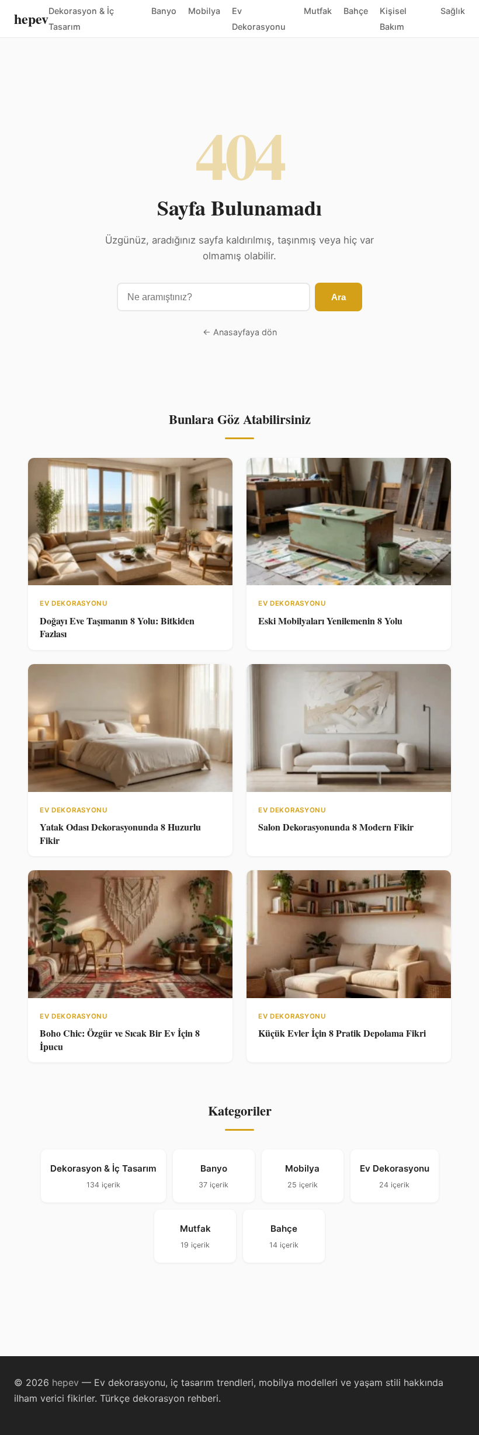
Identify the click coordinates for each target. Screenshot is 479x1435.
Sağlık (452, 11)
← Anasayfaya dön (240, 332)
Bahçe (355, 11)
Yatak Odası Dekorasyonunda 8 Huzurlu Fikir (120, 833)
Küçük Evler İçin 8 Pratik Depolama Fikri (342, 1033)
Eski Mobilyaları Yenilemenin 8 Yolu (330, 620)
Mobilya (204, 11)
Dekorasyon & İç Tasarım (81, 19)
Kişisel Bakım (393, 19)
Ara (338, 297)
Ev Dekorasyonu (259, 19)
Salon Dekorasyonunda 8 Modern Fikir (336, 826)
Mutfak (318, 11)
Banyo (163, 11)
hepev (31, 18)
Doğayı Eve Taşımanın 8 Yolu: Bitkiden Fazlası (117, 627)
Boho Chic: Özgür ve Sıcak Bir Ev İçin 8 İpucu (120, 1039)
